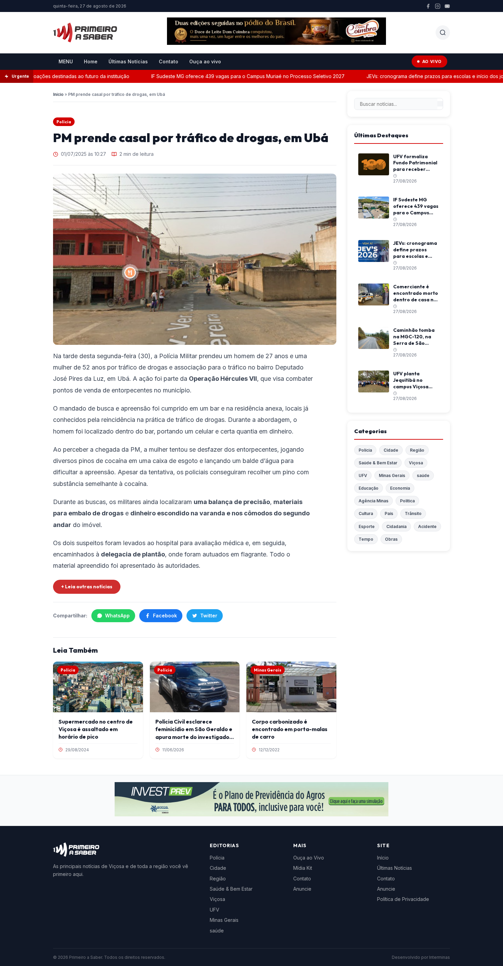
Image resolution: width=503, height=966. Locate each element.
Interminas (439, 957)
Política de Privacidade (403, 899)
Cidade (391, 450)
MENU (66, 61)
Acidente (427, 526)
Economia (400, 488)
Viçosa (416, 462)
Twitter (208, 615)
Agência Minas (373, 500)
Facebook (165, 615)
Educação (368, 488)
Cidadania (396, 526)
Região (417, 450)
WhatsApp (117, 615)
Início (58, 94)
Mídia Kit (302, 868)
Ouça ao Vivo (308, 858)
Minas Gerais (392, 475)
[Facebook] (428, 6)
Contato (168, 61)
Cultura (366, 513)
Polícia (63, 121)
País (389, 513)
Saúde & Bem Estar (378, 462)
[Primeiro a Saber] (85, 32)
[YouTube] (447, 6)
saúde (423, 475)
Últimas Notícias (128, 61)
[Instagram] (437, 6)
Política (407, 500)
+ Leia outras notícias (86, 587)
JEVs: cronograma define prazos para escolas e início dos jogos (422, 76)
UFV (363, 475)
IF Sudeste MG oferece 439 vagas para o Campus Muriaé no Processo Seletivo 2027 (231, 76)
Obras (391, 539)
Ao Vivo (432, 61)
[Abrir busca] (443, 32)
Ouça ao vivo (205, 61)
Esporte (367, 526)
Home (91, 61)
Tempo (366, 539)
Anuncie (302, 889)
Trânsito (413, 513)
